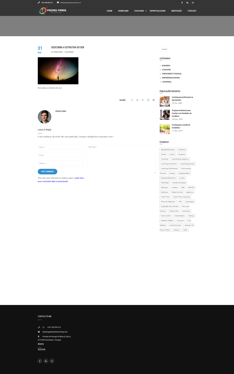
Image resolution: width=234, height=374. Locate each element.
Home (109, 11)
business (182, 150)
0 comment (69, 52)
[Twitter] (137, 100)
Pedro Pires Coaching (181, 197)
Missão (191, 187)
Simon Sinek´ (166, 216)
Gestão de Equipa (179, 183)
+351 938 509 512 (47, 2)
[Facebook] (132, 100)
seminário (186, 211)
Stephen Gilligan (167, 220)
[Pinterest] (143, 100)
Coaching (166, 70)
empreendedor (184, 173)
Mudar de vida (177, 192)
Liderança (166, 82)
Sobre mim (123, 11)
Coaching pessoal (187, 164)
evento (182, 178)
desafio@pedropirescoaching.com (70, 2)
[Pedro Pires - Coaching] (52, 11)
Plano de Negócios (168, 202)
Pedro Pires (58, 52)
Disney (172, 173)
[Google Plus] (148, 100)
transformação (175, 225)
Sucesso (180, 220)
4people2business (168, 150)
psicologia (190, 202)
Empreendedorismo (171, 78)
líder (183, 187)
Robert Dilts (174, 211)
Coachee (181, 154)
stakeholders (180, 216)
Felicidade (165, 183)
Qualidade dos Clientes (169, 206)
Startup (191, 216)
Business (166, 66)
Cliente (163, 154)
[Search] (192, 49)
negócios (189, 192)
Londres (175, 187)
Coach (172, 154)
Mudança (164, 192)
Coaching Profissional (169, 168)
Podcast (192, 11)
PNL (180, 202)
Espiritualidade (157, 11)
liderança (164, 187)
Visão (185, 230)
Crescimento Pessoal (172, 74)
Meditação (176, 11)
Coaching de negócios (180, 159)
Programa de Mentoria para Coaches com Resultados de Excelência (181, 113)
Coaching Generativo (169, 164)
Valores (176, 230)
